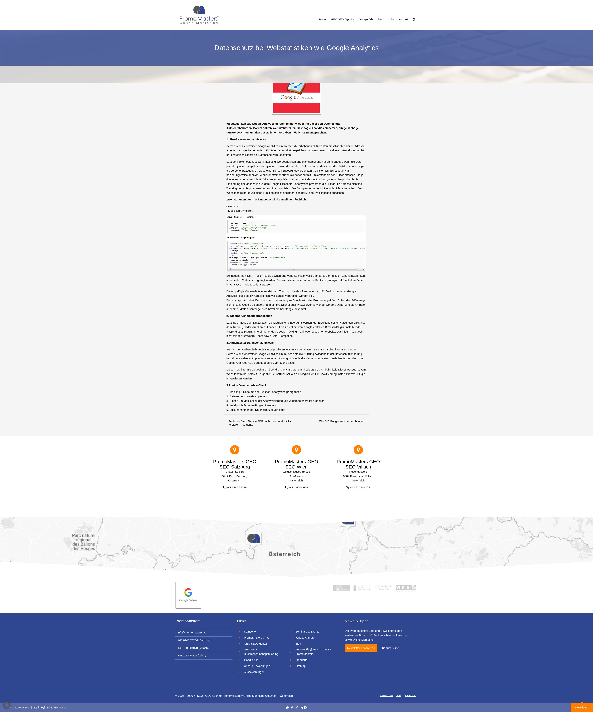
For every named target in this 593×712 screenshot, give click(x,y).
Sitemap (300, 666)
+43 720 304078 (360, 487)
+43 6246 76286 (236, 487)
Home (322, 19)
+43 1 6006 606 (298, 487)
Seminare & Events (307, 631)
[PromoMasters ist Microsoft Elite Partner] (341, 587)
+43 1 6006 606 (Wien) (192, 655)
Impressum (410, 695)
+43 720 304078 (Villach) (193, 648)
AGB (398, 695)
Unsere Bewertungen (257, 666)
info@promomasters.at (192, 632)
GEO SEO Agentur (342, 19)
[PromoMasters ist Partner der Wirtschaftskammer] (406, 587)
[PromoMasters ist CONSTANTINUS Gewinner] (383, 587)
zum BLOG (392, 648)
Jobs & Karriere (305, 637)
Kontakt (403, 19)
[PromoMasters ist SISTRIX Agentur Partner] (362, 587)
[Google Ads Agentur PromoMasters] (188, 594)
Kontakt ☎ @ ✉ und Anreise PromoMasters (313, 652)
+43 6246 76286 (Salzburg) (194, 640)
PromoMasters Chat (256, 637)
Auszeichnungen (254, 672)
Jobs (391, 19)
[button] (7, 705)
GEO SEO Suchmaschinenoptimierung (261, 652)
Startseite (250, 631)
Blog (380, 19)
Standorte (301, 660)
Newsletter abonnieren (361, 648)
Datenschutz (386, 695)
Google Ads (366, 19)
